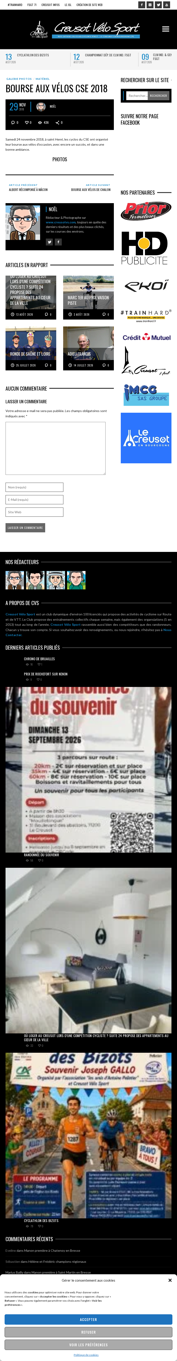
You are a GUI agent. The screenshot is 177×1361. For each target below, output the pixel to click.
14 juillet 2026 (83, 365)
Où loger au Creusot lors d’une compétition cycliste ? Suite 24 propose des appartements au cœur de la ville (96, 1037)
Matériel (43, 78)
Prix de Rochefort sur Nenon (46, 673)
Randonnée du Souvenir (41, 854)
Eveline (11, 1250)
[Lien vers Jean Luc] (56, 580)
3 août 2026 (82, 314)
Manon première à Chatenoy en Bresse (52, 1250)
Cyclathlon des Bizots (33, 55)
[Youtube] (166, 4)
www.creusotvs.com (61, 222)
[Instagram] (150, 4)
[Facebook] (141, 4)
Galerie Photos (19, 78)
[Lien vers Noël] (15, 580)
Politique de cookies (86, 1355)
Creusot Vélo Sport (20, 614)
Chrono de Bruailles (39, 658)
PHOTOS (60, 159)
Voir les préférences (88, 1344)
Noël (53, 106)
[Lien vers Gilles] (76, 580)
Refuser (88, 1332)
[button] (170, 1280)
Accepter (88, 1319)
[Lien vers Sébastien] (35, 580)
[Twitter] (158, 4)
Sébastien (13, 1261)
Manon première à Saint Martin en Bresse (61, 1272)
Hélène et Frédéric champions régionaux (57, 1261)
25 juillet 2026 (26, 365)
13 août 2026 (24, 314)
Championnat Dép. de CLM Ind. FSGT (108, 55)
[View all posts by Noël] (41, 106)
